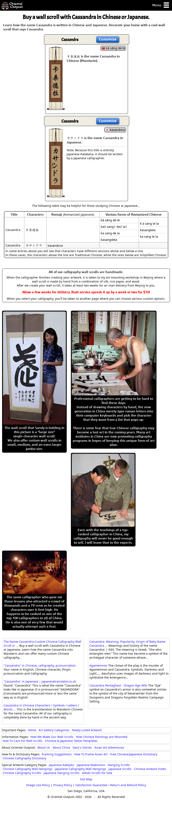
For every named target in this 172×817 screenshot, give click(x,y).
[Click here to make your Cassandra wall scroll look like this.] (56, 108)
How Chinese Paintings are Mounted (101, 737)
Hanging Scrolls (119, 765)
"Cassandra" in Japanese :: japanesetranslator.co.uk (40, 681)
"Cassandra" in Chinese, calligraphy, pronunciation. (40, 665)
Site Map (86, 779)
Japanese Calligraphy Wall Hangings (80, 769)
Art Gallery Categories (54, 730)
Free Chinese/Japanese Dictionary (133, 754)
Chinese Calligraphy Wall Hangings (27, 769)
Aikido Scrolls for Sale (97, 773)
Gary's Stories (82, 747)
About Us (43, 747)
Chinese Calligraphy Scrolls (22, 773)
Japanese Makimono (91, 765)
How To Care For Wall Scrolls (22, 741)
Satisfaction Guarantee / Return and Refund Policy (110, 785)
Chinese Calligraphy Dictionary (24, 758)
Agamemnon (98, 665)
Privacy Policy (62, 785)
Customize (107, 39)
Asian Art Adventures (109, 747)
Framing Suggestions (57, 754)
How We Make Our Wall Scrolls (51, 737)
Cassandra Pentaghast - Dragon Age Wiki (118, 685)
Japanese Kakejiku (61, 765)
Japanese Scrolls (120, 769)
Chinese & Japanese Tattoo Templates (71, 741)
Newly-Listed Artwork (87, 730)
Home (32, 730)
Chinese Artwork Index (150, 769)
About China (61, 747)
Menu (157, 5)
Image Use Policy (38, 785)
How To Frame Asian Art (91, 754)
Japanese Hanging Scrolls (61, 773)
